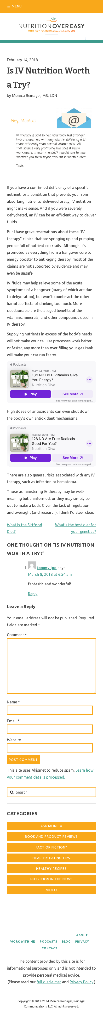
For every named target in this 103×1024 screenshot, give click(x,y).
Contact (49, 948)
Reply (32, 594)
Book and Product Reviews (51, 836)
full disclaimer (49, 982)
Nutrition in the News (51, 879)
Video (51, 890)
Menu (17, 6)
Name (13, 702)
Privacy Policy (81, 982)
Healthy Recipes (51, 869)
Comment (17, 635)
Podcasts (48, 941)
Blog (66, 941)
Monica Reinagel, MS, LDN (34, 95)
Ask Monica (51, 826)
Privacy (82, 941)
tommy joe (47, 568)
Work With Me (22, 941)
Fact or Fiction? (51, 847)
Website (14, 740)
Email (13, 721)
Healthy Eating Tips (51, 858)
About (82, 935)
